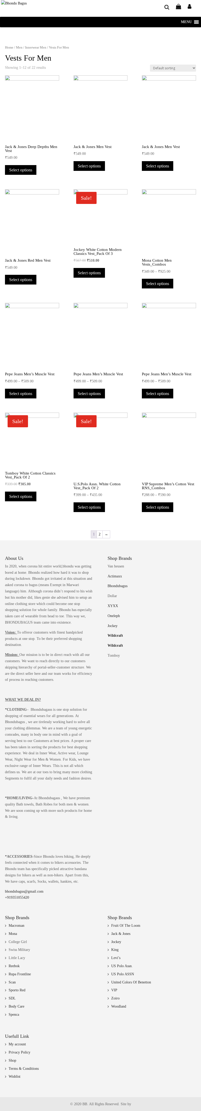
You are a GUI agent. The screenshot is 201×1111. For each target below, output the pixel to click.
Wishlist (14, 1076)
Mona (13, 934)
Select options (20, 170)
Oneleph (114, 616)
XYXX (113, 606)
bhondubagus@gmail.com (24, 891)
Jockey (113, 626)
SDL (12, 998)
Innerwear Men (35, 47)
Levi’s (115, 958)
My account (17, 1044)
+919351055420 (17, 897)
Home (9, 47)
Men (19, 47)
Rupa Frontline (20, 974)
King (115, 950)
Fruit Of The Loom (125, 926)
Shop (12, 1060)
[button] (186, 22)
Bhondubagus (117, 586)
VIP (114, 990)
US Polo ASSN (122, 974)
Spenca (14, 1015)
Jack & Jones (120, 934)
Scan (12, 982)
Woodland (118, 1006)
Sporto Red (17, 990)
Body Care (16, 1006)
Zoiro (115, 998)
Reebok (14, 966)
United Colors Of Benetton (131, 982)
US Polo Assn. (122, 966)
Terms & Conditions (24, 1069)
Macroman (16, 926)
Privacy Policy (19, 1052)
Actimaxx (115, 576)
